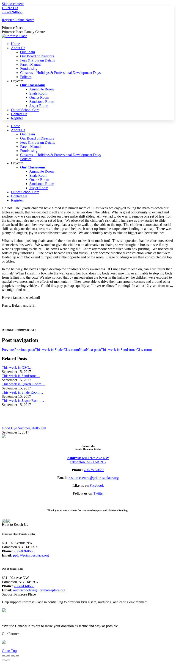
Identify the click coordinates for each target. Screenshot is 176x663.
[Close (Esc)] (4, 656)
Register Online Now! (18, 20)
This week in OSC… (17, 367)
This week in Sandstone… (21, 376)
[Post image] (14, 424)
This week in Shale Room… (22, 392)
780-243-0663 (24, 586)
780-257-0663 (94, 470)
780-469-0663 (12, 12)
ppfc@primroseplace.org (31, 555)
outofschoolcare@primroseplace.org (39, 590)
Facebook (97, 485)
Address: (74, 458)
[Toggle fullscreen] (13, 656)
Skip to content (13, 4)
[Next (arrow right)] (8, 660)
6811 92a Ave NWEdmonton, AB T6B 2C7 (89, 460)
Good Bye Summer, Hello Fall (24, 428)
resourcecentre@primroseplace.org (94, 478)
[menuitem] (15, 44)
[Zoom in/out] (17, 656)
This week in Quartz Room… (23, 384)
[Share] (8, 656)
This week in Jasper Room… (23, 401)
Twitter (98, 493)
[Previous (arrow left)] (4, 660)
